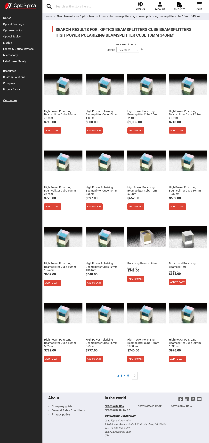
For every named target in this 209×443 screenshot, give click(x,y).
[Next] (135, 375)
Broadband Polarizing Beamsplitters (182, 265)
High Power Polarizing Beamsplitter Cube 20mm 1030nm (185, 343)
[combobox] (76, 6)
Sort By (111, 50)
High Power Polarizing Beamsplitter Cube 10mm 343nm (60, 114)
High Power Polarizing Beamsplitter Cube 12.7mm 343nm (186, 114)
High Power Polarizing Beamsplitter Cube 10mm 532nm (143, 190)
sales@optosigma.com (117, 431)
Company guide (62, 406)
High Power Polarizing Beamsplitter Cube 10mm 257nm (60, 190)
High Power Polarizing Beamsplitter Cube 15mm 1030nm (143, 343)
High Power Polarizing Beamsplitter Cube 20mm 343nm (143, 114)
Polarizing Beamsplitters (142, 263)
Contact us (10, 100)
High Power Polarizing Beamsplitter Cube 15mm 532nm (60, 343)
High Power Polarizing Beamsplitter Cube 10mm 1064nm (60, 267)
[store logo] (20, 6)
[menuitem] (22, 18)
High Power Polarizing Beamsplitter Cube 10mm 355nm (102, 190)
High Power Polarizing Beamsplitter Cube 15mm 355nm (102, 343)
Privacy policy (61, 414)
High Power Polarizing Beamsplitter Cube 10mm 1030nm (185, 190)
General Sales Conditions (68, 410)
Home (48, 16)
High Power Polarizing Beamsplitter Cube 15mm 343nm (102, 114)
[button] (140, 6)
